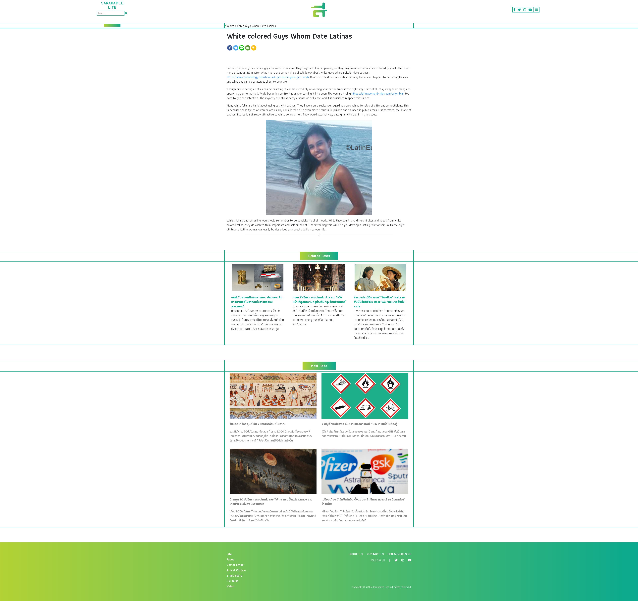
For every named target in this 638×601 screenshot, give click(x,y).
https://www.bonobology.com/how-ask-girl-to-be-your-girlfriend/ (268, 77)
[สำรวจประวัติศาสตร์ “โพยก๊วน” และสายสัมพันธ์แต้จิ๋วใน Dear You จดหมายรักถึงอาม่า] (380, 277)
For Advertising (399, 553)
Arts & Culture (236, 570)
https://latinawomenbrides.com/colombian (378, 93)
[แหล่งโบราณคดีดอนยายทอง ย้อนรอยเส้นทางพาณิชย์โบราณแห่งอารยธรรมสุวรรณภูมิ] (257, 277)
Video (230, 586)
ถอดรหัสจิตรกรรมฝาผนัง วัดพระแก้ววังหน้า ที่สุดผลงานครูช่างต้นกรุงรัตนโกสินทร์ (319, 299)
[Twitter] (235, 48)
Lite (229, 553)
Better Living (235, 564)
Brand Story (234, 575)
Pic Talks (232, 580)
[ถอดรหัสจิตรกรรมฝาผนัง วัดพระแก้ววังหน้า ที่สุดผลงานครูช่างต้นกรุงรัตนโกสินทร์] (319, 277)
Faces (230, 559)
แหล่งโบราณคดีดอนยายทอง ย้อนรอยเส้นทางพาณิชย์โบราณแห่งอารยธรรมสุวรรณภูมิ (256, 302)
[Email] (247, 48)
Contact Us (375, 553)
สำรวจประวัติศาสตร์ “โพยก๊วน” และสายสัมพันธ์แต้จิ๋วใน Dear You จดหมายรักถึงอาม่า (379, 302)
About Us (356, 553)
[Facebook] (229, 48)
